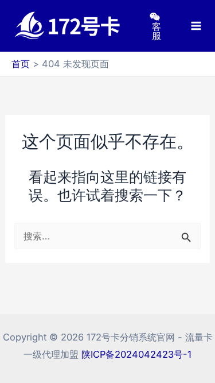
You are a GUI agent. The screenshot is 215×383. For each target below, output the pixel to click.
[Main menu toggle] (196, 26)
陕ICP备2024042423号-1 (136, 354)
